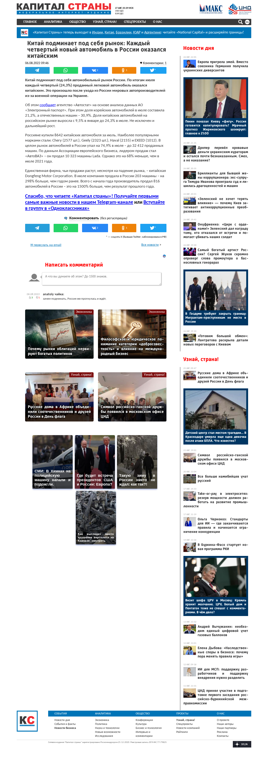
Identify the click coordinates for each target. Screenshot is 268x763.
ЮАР (136, 32)
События (60, 713)
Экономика (84, 312)
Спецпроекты (135, 22)
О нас (157, 22)
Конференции (144, 720)
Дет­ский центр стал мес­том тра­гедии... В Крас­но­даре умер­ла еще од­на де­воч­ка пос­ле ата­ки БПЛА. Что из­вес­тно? (215, 437)
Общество (77, 22)
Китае (109, 32)
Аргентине (152, 32)
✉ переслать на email (45, 245)
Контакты (222, 736)
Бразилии (123, 32)
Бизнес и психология (149, 728)
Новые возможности (107, 732)
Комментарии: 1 (154, 63)
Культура (141, 724)
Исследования (104, 736)
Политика (101, 724)
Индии (97, 32)
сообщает (48, 105)
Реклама (222, 732)
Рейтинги (182, 732)
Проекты (182, 713)
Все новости (150, 245)
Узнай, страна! (105, 22)
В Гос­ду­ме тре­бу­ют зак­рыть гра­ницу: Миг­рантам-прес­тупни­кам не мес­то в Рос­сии (215, 318)
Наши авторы (225, 724)
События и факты (65, 724)
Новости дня (198, 48)
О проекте (223, 720)
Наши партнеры (226, 728)
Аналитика (53, 22)
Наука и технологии (107, 728)
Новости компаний (188, 728)
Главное (30, 22)
